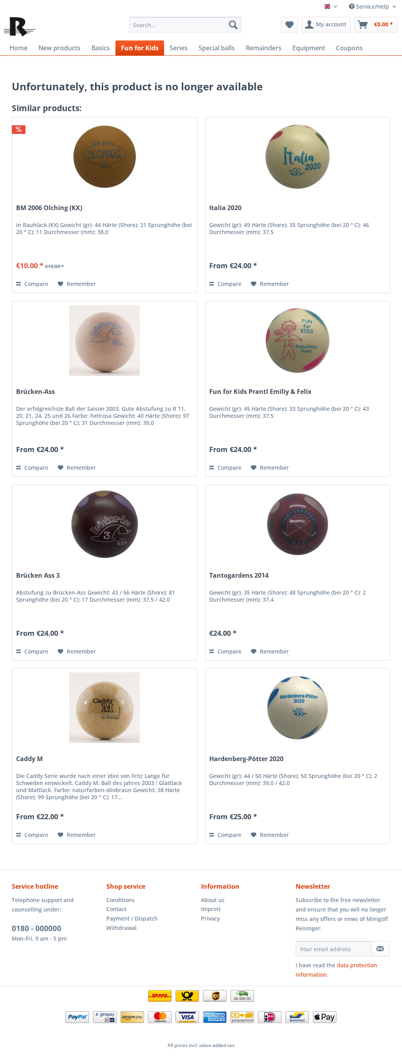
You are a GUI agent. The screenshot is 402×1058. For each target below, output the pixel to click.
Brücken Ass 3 (38, 575)
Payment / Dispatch (132, 918)
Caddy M (29, 759)
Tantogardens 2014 (239, 575)
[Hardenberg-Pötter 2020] (297, 707)
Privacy (210, 918)
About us (213, 900)
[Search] (233, 25)
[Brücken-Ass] (104, 340)
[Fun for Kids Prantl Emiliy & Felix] (297, 340)
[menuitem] (185, 25)
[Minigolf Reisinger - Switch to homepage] (20, 27)
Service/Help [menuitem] (372, 6)
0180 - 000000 (36, 928)
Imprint (211, 909)
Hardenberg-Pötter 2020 (246, 759)
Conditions (120, 900)
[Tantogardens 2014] (297, 524)
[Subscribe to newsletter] (380, 949)
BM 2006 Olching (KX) (49, 208)
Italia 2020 (225, 208)
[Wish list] (289, 25)
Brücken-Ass (35, 392)
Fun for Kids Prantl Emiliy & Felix (260, 392)
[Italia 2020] (297, 156)
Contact (116, 909)
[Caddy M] (104, 707)
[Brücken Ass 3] (104, 524)
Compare (35, 283)
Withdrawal (121, 928)
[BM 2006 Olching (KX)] (104, 156)
